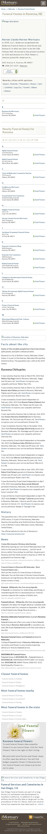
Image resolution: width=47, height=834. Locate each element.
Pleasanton (24, 84)
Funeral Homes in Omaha (12, 712)
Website (23, 66)
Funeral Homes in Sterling (12, 695)
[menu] (43, 3)
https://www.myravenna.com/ (13, 534)
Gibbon (34, 87)
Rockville (14, 84)
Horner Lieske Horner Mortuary (21, 39)
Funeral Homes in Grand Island (14, 719)
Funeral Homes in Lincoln (12, 715)
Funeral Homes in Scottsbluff (13, 699)
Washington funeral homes (29, 822)
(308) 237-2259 (11, 66)
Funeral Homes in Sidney (11, 682)
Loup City (17, 87)
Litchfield (8, 87)
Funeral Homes (14, 822)
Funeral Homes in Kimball (12, 679)
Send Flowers (40, 115)
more (41, 804)
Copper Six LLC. (23, 829)
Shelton (7, 91)
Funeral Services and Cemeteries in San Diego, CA (22, 786)
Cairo (40, 84)
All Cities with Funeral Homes (31, 824)
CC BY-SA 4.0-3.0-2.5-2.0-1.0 (18, 339)
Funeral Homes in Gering (12, 702)
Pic (2, 339)
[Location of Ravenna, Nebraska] (15, 337)
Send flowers (21, 381)
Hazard (5, 84)
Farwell (26, 87)
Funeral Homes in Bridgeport (13, 686)
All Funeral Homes (23, 826)
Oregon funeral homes (13, 824)
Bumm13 (7, 339)
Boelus (33, 84)
